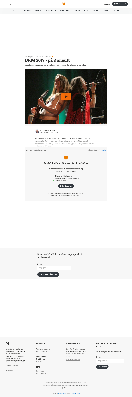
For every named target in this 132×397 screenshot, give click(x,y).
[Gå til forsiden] (63, 4)
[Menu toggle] (5, 4)
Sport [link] (106, 11)
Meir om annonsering (73, 360)
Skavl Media (62, 393)
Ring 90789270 (41, 373)
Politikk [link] (39, 11)
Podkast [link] (27, 11)
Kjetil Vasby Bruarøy (42, 351)
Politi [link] (77, 11)
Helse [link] (86, 11)
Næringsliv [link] (51, 11)
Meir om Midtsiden (12, 366)
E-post (39, 264)
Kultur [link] (116, 11)
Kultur (27, 57)
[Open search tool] (10, 4)
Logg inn (103, 150)
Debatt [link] (16, 11)
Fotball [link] (96, 11)
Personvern (9, 371)
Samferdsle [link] (65, 11)
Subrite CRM (76, 393)
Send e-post (40, 371)
